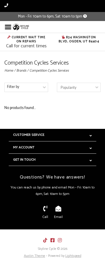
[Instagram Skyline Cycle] (60, 240)
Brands (21, 70)
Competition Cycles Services (49, 70)
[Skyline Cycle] (21, 27)
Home (8, 70)
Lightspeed (73, 256)
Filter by (13, 87)
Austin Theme (34, 256)
